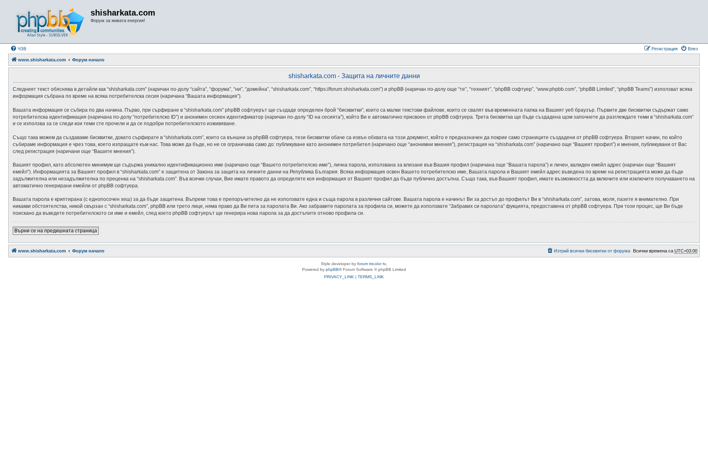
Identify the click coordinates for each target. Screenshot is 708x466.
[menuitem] (18, 49)
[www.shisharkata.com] (50, 21)
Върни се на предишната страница (55, 231)
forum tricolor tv (371, 263)
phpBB (332, 269)
